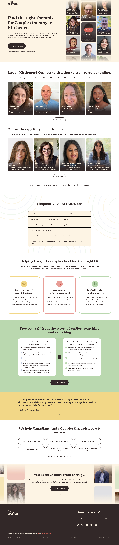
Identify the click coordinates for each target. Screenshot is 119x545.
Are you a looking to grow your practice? (21, 51)
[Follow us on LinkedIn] (96, 525)
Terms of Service (46, 537)
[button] (58, 414)
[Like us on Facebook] (87, 525)
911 (38, 533)
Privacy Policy (74, 537)
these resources (46, 533)
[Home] (17, 512)
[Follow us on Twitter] (78, 525)
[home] (13, 3)
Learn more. (85, 185)
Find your (17, 46)
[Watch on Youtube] (91, 525)
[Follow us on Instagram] (82, 525)
